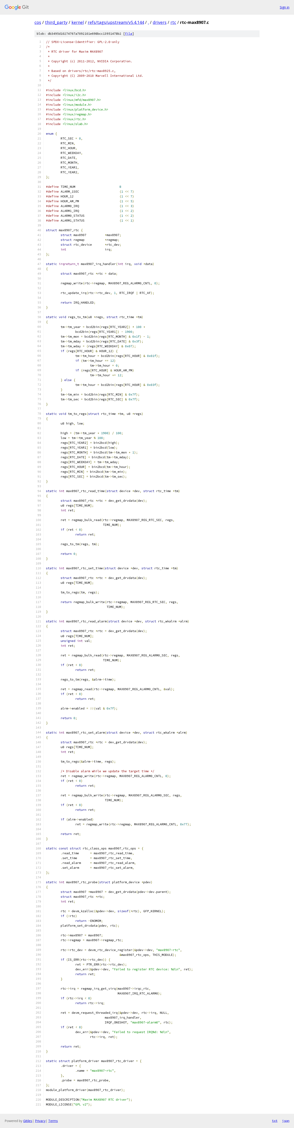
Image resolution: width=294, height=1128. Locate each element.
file (128, 34)
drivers (160, 22)
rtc (173, 22)
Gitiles (27, 1121)
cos (37, 22)
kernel (77, 22)
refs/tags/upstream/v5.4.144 (116, 22)
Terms (53, 1121)
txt (274, 1121)
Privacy (40, 1121)
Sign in (284, 7)
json (285, 1121)
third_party (56, 22)
